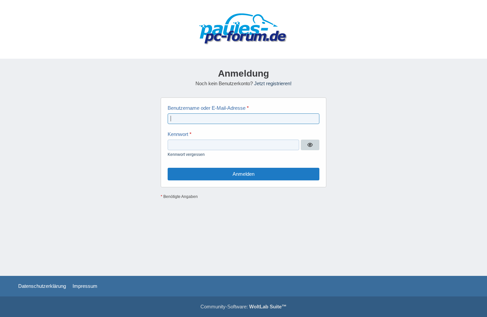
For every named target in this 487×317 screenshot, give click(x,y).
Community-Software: (243, 306)
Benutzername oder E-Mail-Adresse (206, 108)
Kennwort (178, 134)
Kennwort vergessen (186, 154)
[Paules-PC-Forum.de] (243, 29)
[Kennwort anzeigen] (310, 145)
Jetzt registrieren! (273, 83)
